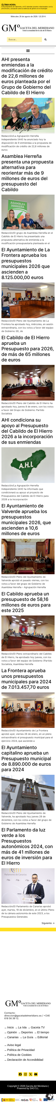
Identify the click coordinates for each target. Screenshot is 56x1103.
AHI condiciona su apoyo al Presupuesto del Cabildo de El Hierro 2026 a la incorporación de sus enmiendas (27, 431)
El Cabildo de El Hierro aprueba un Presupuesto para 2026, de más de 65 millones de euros (27, 349)
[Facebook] (20, 1074)
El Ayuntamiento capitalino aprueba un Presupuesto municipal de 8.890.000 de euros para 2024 (26, 758)
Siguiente (48, 923)
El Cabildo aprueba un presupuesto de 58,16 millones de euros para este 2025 (26, 602)
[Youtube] (36, 1074)
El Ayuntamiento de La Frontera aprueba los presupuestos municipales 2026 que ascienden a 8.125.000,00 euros (25, 263)
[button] (28, 51)
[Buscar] (45, 39)
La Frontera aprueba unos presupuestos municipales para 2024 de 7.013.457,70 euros (26, 679)
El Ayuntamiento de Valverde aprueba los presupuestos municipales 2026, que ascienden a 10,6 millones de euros (26, 519)
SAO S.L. (34, 1088)
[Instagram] (25, 1074)
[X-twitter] (31, 1074)
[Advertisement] (28, 964)
